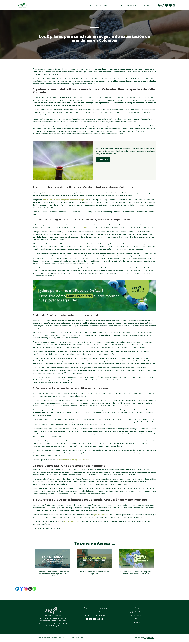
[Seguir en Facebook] (159, 5)
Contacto (144, 5)
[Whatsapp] (34, 589)
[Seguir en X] (166, 5)
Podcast (113, 5)
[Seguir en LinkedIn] (162, 5)
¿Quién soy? (101, 5)
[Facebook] (21, 589)
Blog (122, 5)
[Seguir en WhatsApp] (174, 5)
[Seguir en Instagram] (170, 5)
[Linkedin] (17, 589)
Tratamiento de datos (94, 615)
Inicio (90, 5)
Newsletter (132, 5)
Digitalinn (149, 638)
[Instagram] (26, 589)
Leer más (103, 159)
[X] (30, 589)
